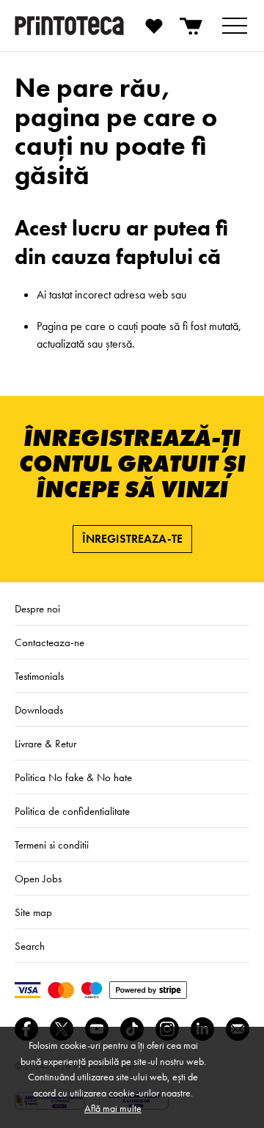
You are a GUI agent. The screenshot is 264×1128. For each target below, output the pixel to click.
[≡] (234, 25)
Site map (33, 912)
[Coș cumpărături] (192, 25)
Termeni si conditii (52, 845)
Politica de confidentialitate (72, 811)
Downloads (39, 710)
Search (30, 946)
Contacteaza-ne (49, 642)
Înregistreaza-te (132, 538)
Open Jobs (38, 878)
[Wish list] (154, 25)
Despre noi (37, 608)
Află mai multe (113, 1108)
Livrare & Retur (45, 743)
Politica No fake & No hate (73, 777)
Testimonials (39, 676)
